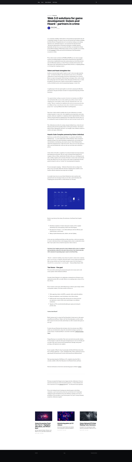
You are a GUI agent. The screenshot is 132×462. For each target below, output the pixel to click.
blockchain (49, 15)
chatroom (61, 384)
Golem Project (54, 27)
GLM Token (55, 2)
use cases (53, 50)
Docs (42, 2)
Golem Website (48, 2)
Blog (39, 2)
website (79, 366)
